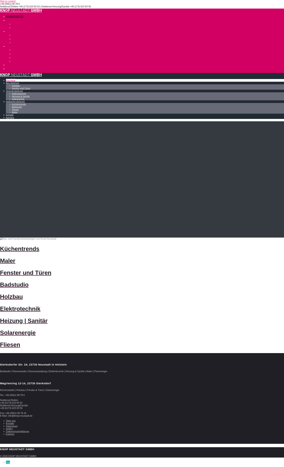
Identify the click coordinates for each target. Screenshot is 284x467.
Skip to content (8, 1)
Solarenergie (23, 42)
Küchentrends (24, 49)
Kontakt (12, 64)
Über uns (11, 421)
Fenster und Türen (27, 27)
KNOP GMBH (21, 10)
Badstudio (20, 53)
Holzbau (18, 23)
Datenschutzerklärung (17, 431)
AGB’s (9, 429)
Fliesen (18, 57)
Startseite (15, 16)
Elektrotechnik (25, 35)
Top (8, 462)
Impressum (11, 426)
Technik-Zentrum (20, 31)
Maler (17, 61)
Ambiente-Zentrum (21, 46)
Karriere (13, 68)
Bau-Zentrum (16, 20)
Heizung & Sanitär (26, 38)
